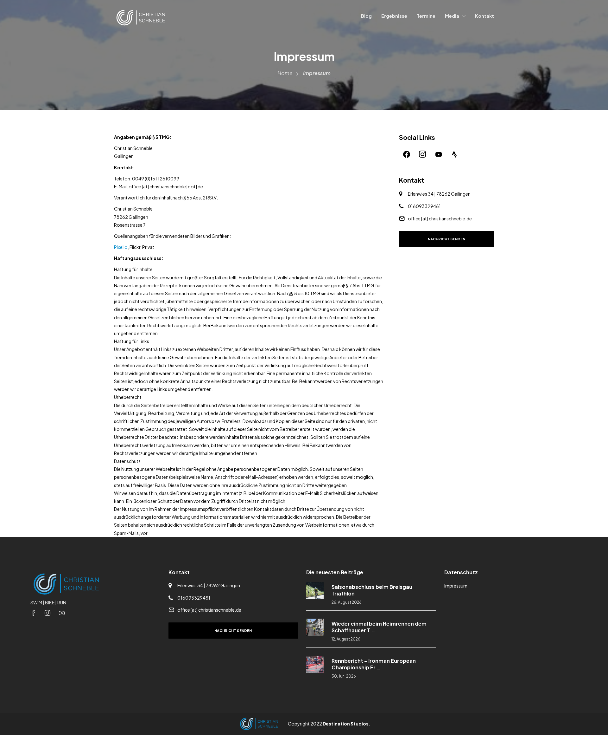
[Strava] (454, 154)
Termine (426, 16)
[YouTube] (438, 154)
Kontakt (484, 16)
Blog (366, 16)
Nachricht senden (446, 239)
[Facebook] (407, 154)
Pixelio (121, 247)
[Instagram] (422, 154)
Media (452, 16)
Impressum (455, 586)
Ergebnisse (394, 16)
